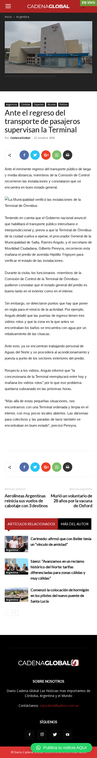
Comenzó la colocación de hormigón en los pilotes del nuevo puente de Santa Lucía (60, 595)
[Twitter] (55, 734)
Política (63, 104)
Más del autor (75, 524)
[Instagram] (42, 734)
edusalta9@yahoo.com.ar (59, 705)
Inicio (8, 17)
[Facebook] (29, 734)
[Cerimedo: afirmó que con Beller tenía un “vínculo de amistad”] (16, 544)
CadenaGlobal (20, 137)
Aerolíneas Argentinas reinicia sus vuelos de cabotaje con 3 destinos (26, 500)
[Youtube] (67, 734)
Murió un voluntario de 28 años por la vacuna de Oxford (71, 500)
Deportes (39, 104)
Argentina (22, 17)
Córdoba (25, 104)
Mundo (52, 104)
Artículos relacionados (31, 524)
